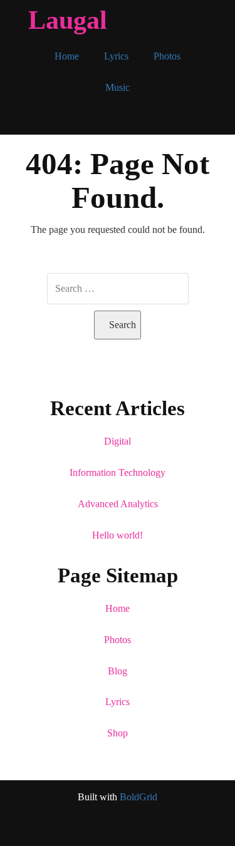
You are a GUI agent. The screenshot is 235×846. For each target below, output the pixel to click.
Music (117, 87)
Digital (117, 441)
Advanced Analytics (118, 503)
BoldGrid (138, 797)
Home (67, 56)
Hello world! (117, 535)
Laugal (67, 20)
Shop (117, 733)
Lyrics (116, 56)
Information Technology (117, 472)
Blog (117, 671)
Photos (167, 56)
